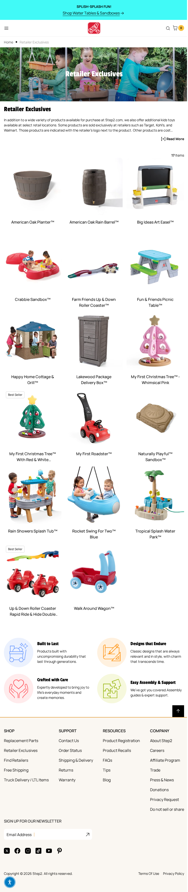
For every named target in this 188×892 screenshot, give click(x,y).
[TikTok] (38, 851)
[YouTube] (49, 851)
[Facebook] (17, 851)
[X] (7, 851)
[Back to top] (178, 711)
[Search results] (167, 28)
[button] (10, 882)
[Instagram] (28, 851)
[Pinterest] (59, 851)
